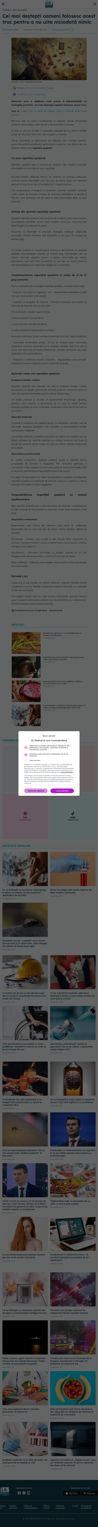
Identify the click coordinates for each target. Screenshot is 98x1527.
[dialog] (49, 763)
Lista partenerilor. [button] (67, 772)
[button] (49, 760)
